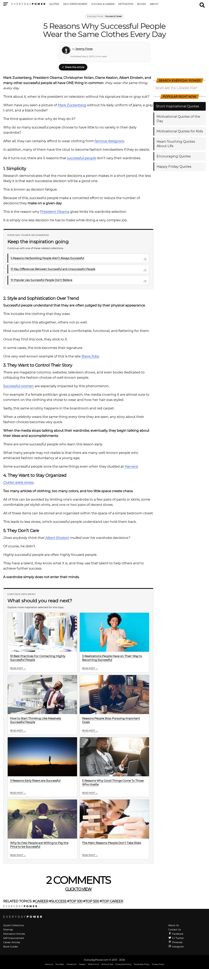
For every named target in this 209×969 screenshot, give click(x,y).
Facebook (177, 933)
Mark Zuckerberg (72, 105)
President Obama (54, 212)
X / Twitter (177, 938)
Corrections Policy (123, 964)
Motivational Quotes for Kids (180, 131)
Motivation (125, 4)
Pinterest (177, 942)
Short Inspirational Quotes (177, 106)
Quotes (54, 4)
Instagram (177, 946)
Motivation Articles (14, 933)
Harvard (131, 466)
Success (58, 901)
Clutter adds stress (18, 482)
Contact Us (174, 929)
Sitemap (8, 929)
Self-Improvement (13, 938)
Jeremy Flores (84, 48)
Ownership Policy (141, 964)
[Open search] (202, 3)
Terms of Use (107, 964)
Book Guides (10, 946)
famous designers (109, 141)
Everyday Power (95, 16)
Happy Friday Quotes (174, 167)
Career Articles (11, 942)
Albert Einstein (57, 538)
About (154, 4)
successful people (81, 158)
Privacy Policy (158, 964)
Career (41, 901)
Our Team (60, 964)
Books (141, 4)
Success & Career (102, 4)
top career (112, 901)
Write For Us (93, 964)
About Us (173, 925)
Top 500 (92, 901)
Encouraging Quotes (174, 156)
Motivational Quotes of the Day (178, 119)
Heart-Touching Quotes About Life (176, 144)
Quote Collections (13, 925)
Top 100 (75, 901)
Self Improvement (75, 4)
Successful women (18, 386)
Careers (82, 964)
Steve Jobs (90, 356)
